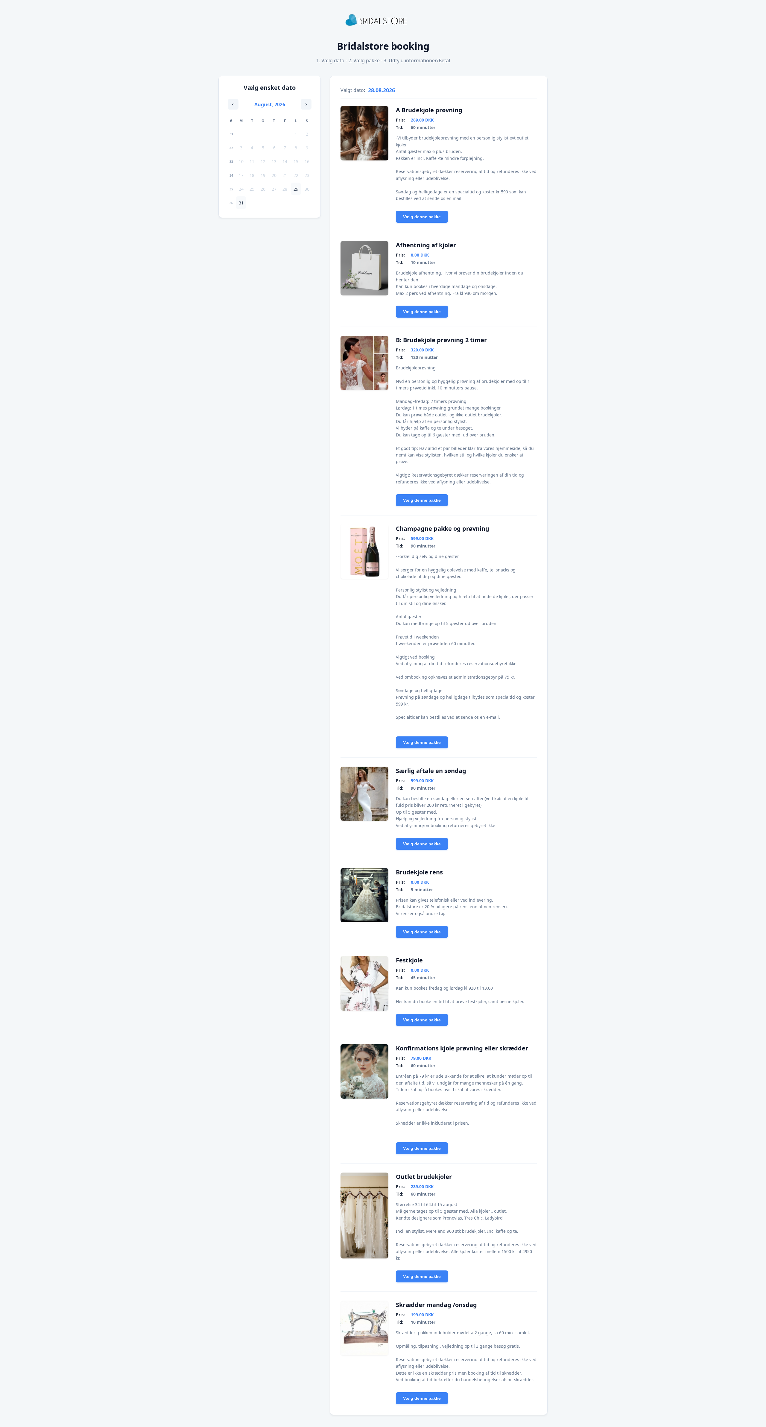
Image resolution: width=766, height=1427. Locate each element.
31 (241, 203)
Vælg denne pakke (422, 216)
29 (296, 189)
